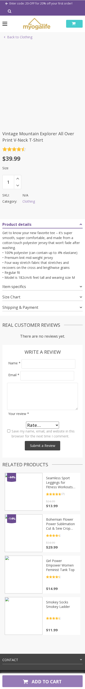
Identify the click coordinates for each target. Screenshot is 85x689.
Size (5, 168)
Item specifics (14, 286)
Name (14, 363)
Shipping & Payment (20, 307)
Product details (16, 224)
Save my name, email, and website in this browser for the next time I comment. (43, 433)
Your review (18, 413)
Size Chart (11, 297)
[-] (17, 185)
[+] (17, 178)
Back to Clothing (19, 37)
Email (13, 375)
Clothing (28, 201)
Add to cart (46, 681)
